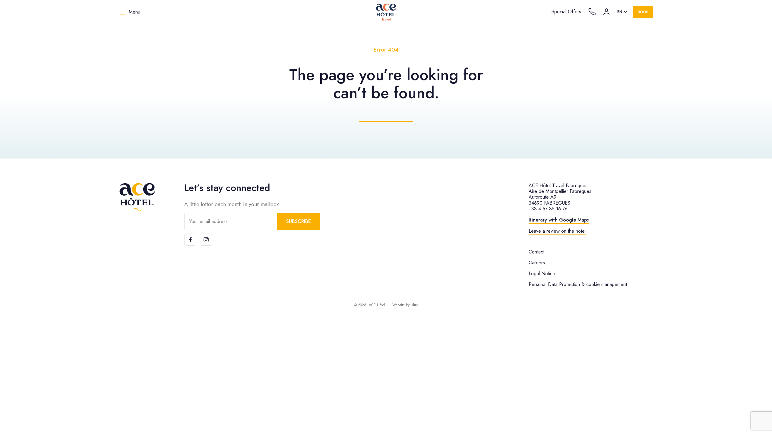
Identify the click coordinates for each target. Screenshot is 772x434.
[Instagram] (206, 240)
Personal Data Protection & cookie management (578, 284)
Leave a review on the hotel (557, 231)
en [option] (619, 11)
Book (643, 12)
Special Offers (566, 11)
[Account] (606, 11)
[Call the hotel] (592, 11)
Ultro (414, 305)
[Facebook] (190, 240)
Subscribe (298, 221)
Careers (537, 262)
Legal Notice (542, 273)
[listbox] (622, 12)
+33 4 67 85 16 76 (548, 209)
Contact (536, 251)
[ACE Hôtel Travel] (386, 12)
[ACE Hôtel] (137, 197)
